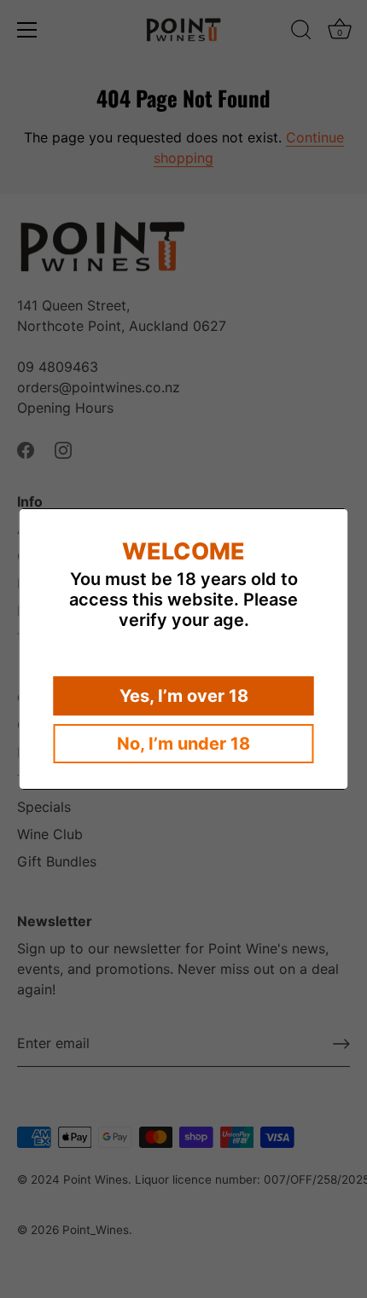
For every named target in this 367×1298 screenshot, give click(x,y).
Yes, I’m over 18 (183, 696)
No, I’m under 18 (183, 743)
